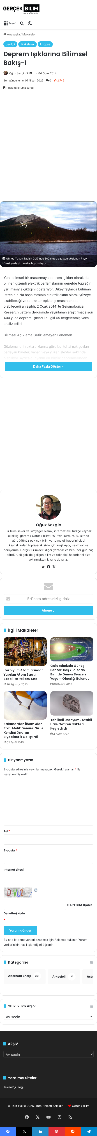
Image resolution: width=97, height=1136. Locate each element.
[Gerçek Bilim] (21, 9)
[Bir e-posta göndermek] (31, 73)
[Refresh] (35, 890)
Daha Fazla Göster (47, 366)
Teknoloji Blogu (14, 1087)
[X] (54, 567)
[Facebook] (48, 567)
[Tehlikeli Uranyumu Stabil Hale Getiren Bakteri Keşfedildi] (71, 703)
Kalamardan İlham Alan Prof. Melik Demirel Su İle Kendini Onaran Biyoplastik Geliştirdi (24, 730)
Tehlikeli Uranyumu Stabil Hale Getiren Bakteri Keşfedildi (71, 724)
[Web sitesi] (43, 567)
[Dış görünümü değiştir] (30, 23)
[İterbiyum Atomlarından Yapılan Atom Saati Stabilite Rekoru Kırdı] (25, 651)
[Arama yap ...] (22, 23)
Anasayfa (13, 34)
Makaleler (29, 34)
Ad (7, 831)
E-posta (10, 850)
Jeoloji (10, 44)
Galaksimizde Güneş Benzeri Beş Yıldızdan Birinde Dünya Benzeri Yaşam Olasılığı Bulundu (70, 672)
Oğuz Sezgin (17, 73)
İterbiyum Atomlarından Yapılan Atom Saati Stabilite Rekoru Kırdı (24, 674)
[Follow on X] (28, 73)
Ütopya (45, 44)
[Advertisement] (48, 145)
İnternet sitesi (14, 869)
